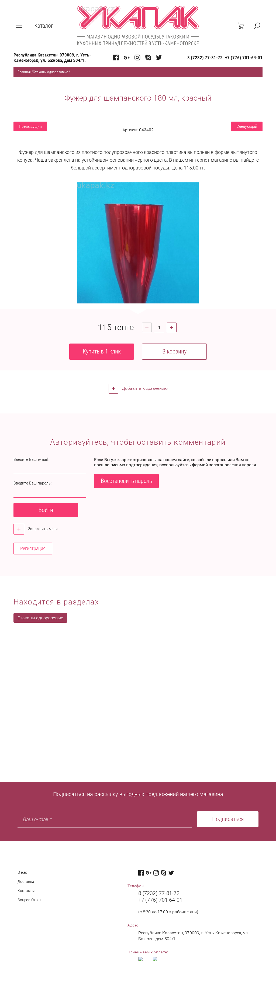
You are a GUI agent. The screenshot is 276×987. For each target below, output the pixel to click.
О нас (22, 872)
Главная (24, 72)
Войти (46, 510)
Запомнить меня (42, 528)
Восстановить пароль (126, 480)
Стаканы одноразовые (50, 72)
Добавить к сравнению (144, 388)
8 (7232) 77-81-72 (205, 57)
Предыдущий (30, 126)
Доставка (26, 881)
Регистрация (33, 548)
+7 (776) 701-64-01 (244, 57)
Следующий (246, 126)
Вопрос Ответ (29, 899)
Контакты (26, 890)
